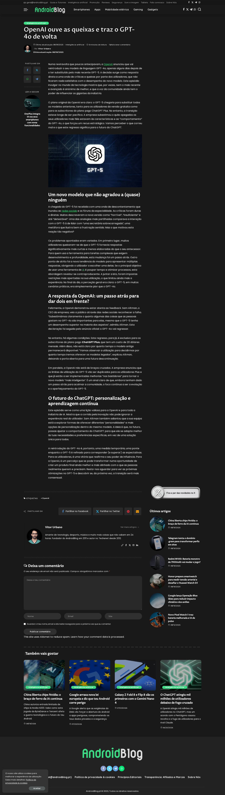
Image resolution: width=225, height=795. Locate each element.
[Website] (122, 545)
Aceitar (37, 788)
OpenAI (108, 64)
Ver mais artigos (128, 527)
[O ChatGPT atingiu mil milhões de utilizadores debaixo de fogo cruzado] (180, 675)
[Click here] (175, 492)
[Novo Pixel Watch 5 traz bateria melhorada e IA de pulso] (157, 619)
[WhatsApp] (199, 2)
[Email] (137, 511)
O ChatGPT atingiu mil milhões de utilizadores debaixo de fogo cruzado (176, 699)
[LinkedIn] (137, 545)
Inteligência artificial (36, 23)
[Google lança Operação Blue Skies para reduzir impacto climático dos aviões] (157, 600)
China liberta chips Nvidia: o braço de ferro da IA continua (43, 697)
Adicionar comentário (120, 45)
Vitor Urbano (44, 49)
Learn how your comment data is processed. (97, 637)
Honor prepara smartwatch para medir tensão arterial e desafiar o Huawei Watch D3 (183, 579)
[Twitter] (192, 2)
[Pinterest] (128, 511)
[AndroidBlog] (50, 9)
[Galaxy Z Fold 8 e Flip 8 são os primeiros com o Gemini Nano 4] (135, 675)
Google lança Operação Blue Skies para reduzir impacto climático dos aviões (182, 599)
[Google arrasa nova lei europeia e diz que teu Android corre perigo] (89, 675)
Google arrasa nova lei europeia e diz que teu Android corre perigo (89, 699)
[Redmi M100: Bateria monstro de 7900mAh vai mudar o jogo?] (157, 562)
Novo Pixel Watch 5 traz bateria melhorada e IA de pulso (181, 618)
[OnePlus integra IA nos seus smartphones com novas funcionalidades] (32, 103)
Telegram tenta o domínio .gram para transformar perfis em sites (183, 541)
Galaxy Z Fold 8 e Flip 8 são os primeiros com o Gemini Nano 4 (134, 699)
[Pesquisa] (199, 9)
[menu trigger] (27, 9)
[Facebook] (189, 2)
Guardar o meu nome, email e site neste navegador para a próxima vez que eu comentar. (69, 624)
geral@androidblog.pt (37, 2)
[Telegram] (196, 2)
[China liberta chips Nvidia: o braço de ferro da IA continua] (157, 524)
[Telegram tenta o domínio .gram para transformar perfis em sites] (157, 543)
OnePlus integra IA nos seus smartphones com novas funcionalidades (32, 120)
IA (83, 270)
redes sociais (69, 211)
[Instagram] (133, 545)
